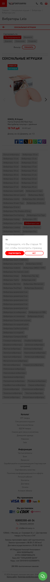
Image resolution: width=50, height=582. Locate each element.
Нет (34, 253)
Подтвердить (14, 253)
